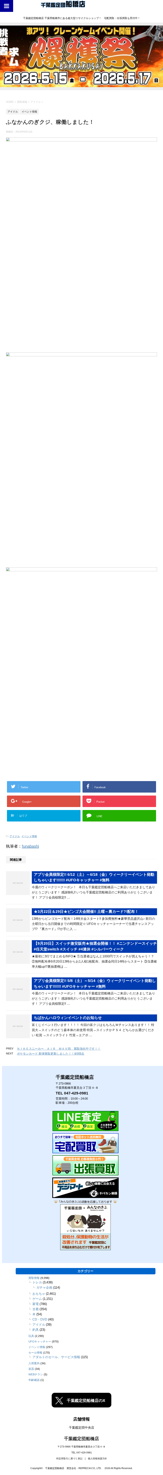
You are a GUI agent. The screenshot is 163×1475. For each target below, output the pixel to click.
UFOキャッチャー (39, 1341)
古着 (35, 1309)
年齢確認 (34, 1380)
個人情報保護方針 (97, 1458)
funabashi (30, 846)
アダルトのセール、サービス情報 (56, 1357)
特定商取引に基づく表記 (69, 1458)
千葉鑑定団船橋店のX (86, 1400)
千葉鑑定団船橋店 (81, 1438)
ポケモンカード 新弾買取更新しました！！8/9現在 (50, 1053)
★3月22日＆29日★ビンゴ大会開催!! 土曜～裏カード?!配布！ (86, 911)
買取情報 (34, 1277)
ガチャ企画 (44, 1287)
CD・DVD (39, 1319)
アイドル (15, 836)
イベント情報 (29, 836)
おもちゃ (38, 1293)
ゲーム (37, 1298)
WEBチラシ (35, 1374)
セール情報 (35, 1352)
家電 (35, 1304)
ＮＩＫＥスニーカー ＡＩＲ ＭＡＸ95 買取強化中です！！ (59, 1048)
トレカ (37, 1282)
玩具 (31, 1336)
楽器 (31, 1368)
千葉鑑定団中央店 (81, 1427)
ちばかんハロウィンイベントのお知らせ (68, 1018)
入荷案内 (34, 1363)
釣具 (35, 1329)
